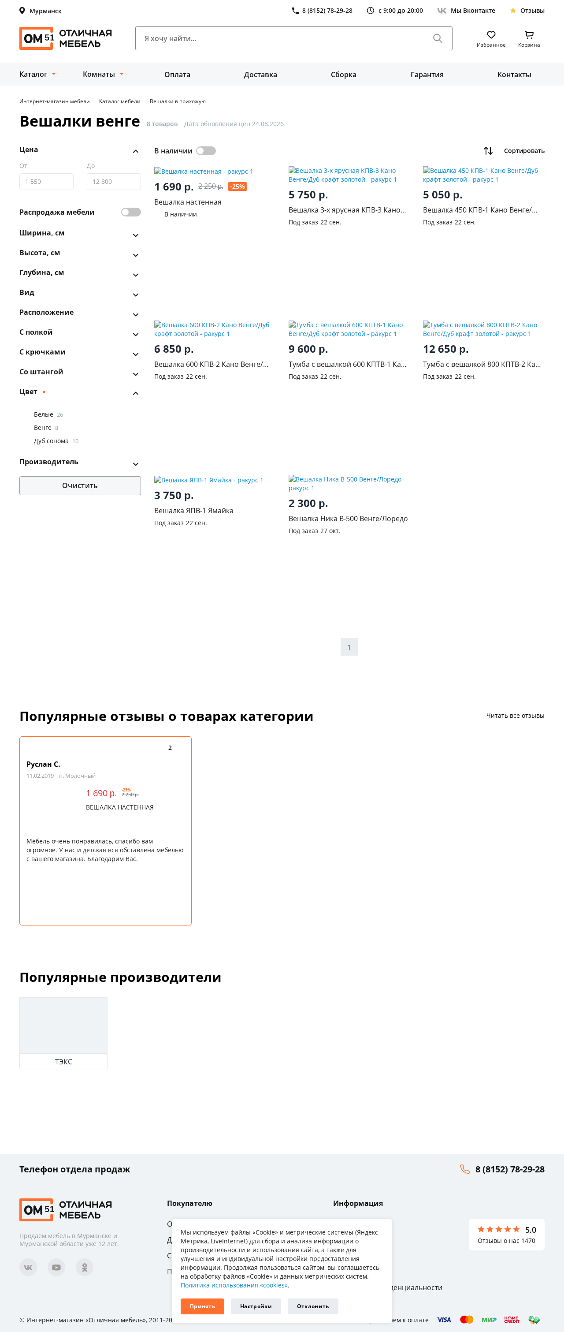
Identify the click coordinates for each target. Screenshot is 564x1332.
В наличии (173, 150)
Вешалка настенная (120, 807)
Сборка (343, 74)
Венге (46, 427)
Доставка (260, 74)
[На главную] (65, 38)
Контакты (514, 74)
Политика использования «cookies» (234, 1285)
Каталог (33, 74)
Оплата (177, 74)
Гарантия (427, 74)
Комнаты (99, 74)
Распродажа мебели (57, 212)
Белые (48, 414)
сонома (61, 441)
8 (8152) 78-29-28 (510, 1169)
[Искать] (438, 38)
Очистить (80, 485)
